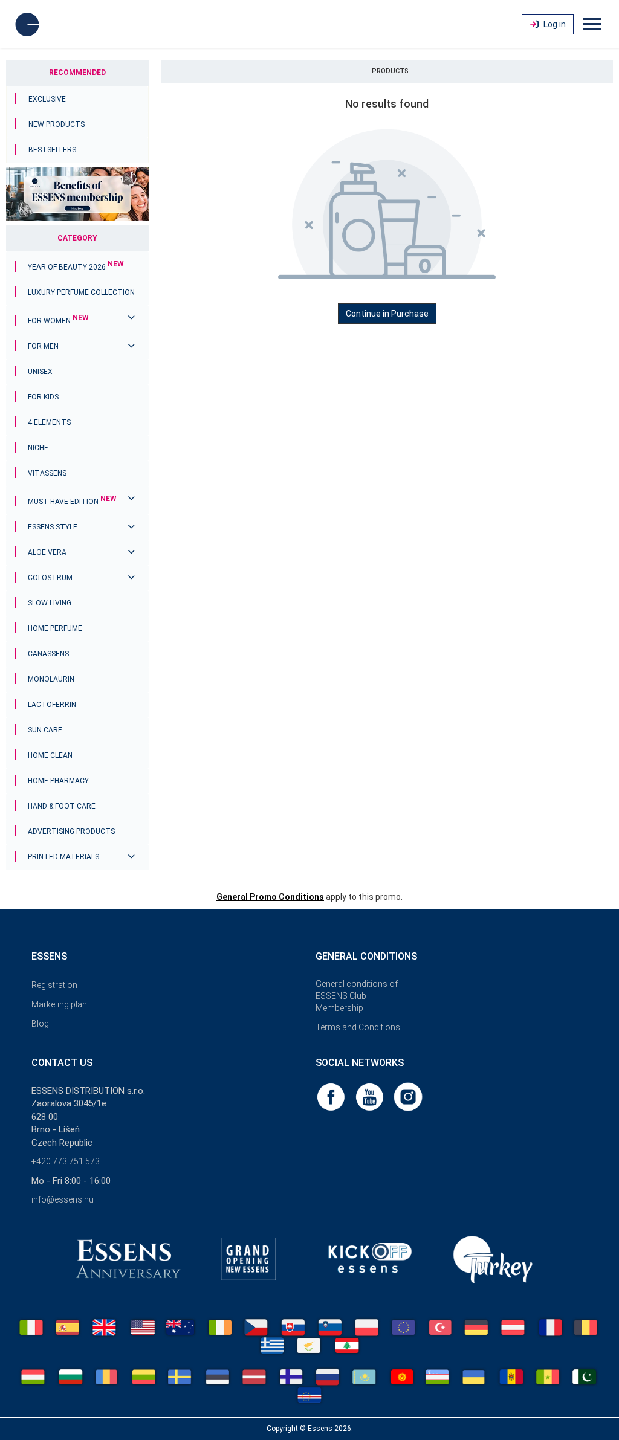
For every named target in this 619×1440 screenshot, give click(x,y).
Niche (38, 448)
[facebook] (332, 1096)
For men (43, 346)
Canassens (48, 654)
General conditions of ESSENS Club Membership (357, 996)
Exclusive (47, 99)
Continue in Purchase (387, 313)
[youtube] (370, 1096)
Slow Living (49, 603)
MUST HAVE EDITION (72, 501)
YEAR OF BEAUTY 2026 (76, 267)
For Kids (43, 397)
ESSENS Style (52, 527)
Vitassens (47, 473)
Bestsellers (52, 150)
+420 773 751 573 (65, 1161)
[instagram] (408, 1096)
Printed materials (63, 857)
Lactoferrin (52, 704)
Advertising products (71, 831)
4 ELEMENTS (49, 422)
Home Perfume (55, 628)
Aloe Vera (47, 552)
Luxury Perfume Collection (81, 292)
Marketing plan (59, 1004)
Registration (54, 985)
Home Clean (50, 755)
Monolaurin (51, 679)
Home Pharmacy (58, 781)
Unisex (40, 371)
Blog (40, 1023)
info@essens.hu (62, 1199)
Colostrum (50, 577)
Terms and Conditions (358, 1027)
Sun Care (45, 730)
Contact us (61, 1062)
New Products (56, 124)
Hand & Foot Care (62, 806)
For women (58, 321)
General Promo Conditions (270, 897)
